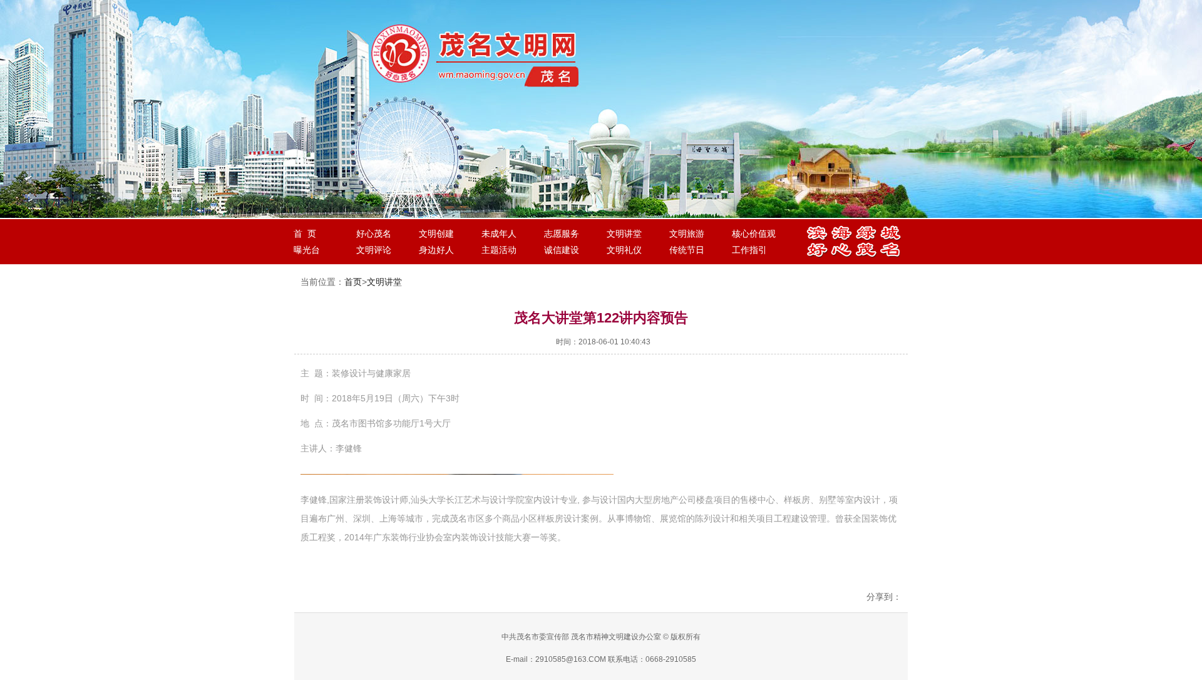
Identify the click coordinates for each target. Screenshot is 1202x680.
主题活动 (498, 250)
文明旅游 (686, 234)
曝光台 (307, 250)
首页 (353, 282)
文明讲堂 (624, 234)
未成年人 (498, 234)
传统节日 (686, 250)
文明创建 (436, 234)
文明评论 (373, 250)
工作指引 (749, 250)
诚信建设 (561, 250)
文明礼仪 (624, 250)
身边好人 (436, 250)
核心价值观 (754, 234)
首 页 (305, 234)
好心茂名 (373, 234)
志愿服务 (561, 234)
